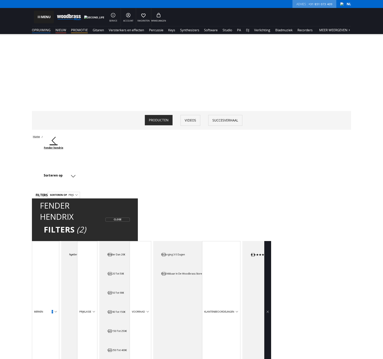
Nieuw (60, 30)
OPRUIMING (41, 30)
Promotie (79, 30)
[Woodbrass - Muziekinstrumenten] (67, 17)
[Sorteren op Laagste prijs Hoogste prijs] (59, 175)
